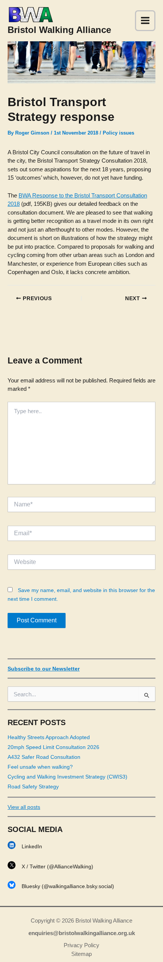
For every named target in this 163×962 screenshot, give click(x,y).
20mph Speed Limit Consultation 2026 (53, 747)
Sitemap (81, 954)
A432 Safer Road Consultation (44, 757)
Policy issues (118, 133)
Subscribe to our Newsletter (44, 669)
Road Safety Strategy (33, 786)
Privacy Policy (81, 945)
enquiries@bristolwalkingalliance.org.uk (81, 933)
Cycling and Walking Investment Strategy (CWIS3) (67, 777)
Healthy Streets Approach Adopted (49, 737)
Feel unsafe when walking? (40, 767)
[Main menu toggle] (145, 20)
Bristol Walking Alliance (59, 30)
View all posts (24, 807)
